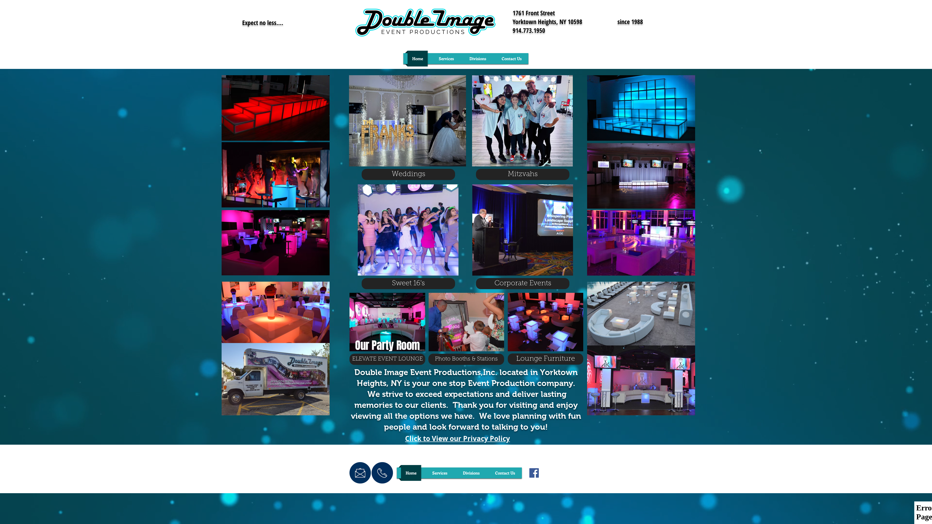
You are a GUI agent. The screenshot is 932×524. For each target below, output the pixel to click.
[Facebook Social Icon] (534, 473)
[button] (446, 58)
